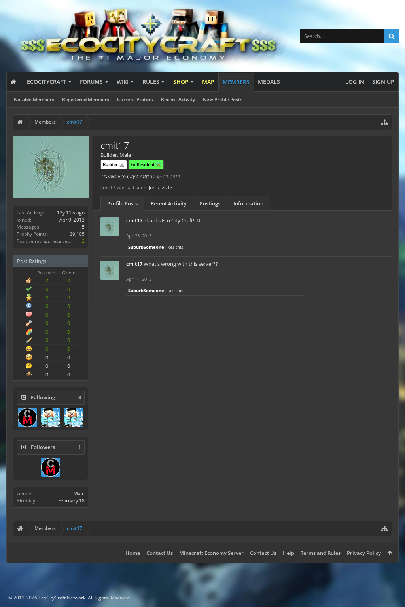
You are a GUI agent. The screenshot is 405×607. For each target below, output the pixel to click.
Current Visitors (135, 99)
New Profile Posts (222, 99)
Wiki (123, 81)
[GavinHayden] (73, 417)
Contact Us (159, 552)
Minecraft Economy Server (211, 552)
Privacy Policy (364, 552)
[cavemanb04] (27, 417)
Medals (269, 81)
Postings (210, 203)
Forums (91, 81)
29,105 (77, 234)
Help (288, 552)
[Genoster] (50, 417)
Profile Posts (122, 203)
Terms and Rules (321, 552)
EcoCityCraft (46, 81)
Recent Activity (178, 99)
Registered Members (85, 99)
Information (248, 203)
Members (236, 82)
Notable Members (34, 99)
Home (132, 552)
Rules (150, 81)
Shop (181, 81)
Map (208, 81)
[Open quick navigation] (384, 122)
